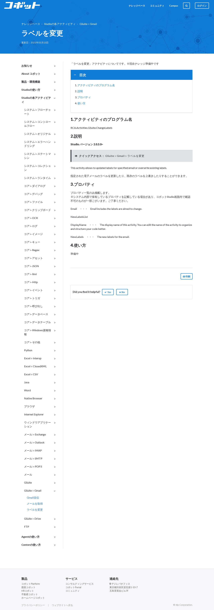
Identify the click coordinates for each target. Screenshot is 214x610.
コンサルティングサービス (80, 583)
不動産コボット (29, 594)
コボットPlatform (30, 583)
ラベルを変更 (35, 509)
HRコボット (27, 590)
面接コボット (28, 587)
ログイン (202, 5)
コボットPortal (73, 587)
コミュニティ (157, 5)
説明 (80, 91)
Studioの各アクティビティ (60, 23)
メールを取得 (35, 503)
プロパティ (84, 97)
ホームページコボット (33, 597)
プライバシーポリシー (33, 605)
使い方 (81, 103)
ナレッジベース (137, 5)
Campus (173, 5)
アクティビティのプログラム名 (96, 85)
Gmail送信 (33, 497)
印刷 (187, 276)
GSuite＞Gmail (88, 23)
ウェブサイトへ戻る (62, 605)
